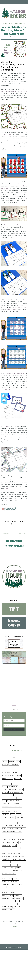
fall (3, 811)
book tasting (17, 778)
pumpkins (14, 862)
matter (14, 845)
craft (3, 800)
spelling (19, 884)
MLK (23, 848)
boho (11, 778)
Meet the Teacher (6, 848)
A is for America (14, 764)
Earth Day (5, 809)
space (13, 884)
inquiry (23, 828)
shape (10, 878)
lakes (9, 836)
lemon (4, 842)
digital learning (6, 803)
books (4, 781)
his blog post (6, 389)
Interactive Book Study (8, 834)
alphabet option (11, 309)
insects (19, 831)
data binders (10, 800)
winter (22, 23)
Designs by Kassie (17, 947)
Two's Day (22, 901)
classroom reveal (7, 795)
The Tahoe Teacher (17, 946)
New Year (9, 850)
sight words (5, 881)
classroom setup (19, 795)
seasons (15, 870)
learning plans (6, 839)
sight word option (20, 307)
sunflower (5, 892)
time (17, 901)
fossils (18, 814)
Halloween (21, 823)
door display (17, 806)
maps (8, 842)
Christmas (6, 23)
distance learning (7, 806)
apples (20, 769)
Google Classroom (7, 820)
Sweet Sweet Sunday (7, 895)
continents (13, 797)
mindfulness (16, 848)
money (4, 850)
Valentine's (5, 904)
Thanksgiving (19, 898)
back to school (6, 772)
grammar (17, 820)
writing (12, 909)
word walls (17, 906)
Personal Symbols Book (14, 853)
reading (17, 23)
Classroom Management (16, 792)
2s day (18, 761)
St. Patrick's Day (12, 887)
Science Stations (6, 870)
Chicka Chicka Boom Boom (9, 789)
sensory (4, 878)
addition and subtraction (9, 769)
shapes (15, 878)
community (5, 797)
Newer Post (6, 534)
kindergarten (20, 834)
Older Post (21, 534)
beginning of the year (8, 775)
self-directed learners (8, 873)
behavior (18, 775)
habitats (14, 823)
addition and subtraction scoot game (14, 91)
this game (8, 134)
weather (4, 906)
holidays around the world (16, 825)
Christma (20, 789)
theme (12, 901)
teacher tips (5, 898)
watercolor (22, 904)
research (13, 864)
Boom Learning (6, 783)
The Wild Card (6, 901)
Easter (11, 809)
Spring (4, 887)
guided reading (6, 823)
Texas (12, 898)
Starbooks (21, 887)
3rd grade (5, 764)
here (6, 488)
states (4, 890)
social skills (14, 881)
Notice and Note (18, 850)
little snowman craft (11, 225)
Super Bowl (13, 892)
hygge (4, 828)
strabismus (10, 890)
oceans (4, 853)
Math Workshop (6, 845)
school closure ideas (8, 867)
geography (12, 817)
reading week (5, 864)
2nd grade (12, 761)
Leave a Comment (14, 36)
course (20, 797)
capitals (4, 786)
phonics (21, 856)
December (18, 800)
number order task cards (15, 373)
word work (5, 909)
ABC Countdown (6, 767)
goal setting (20, 817)
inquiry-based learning (8, 831)
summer (17, 890)
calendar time (16, 783)
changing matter (13, 786)
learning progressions (18, 839)
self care (22, 870)
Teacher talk (18, 895)
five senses (5, 814)
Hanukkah (5, 825)
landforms (15, 836)
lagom (4, 836)
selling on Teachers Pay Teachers (11, 876)
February (15, 811)
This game (5, 426)
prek (9, 859)
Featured (8, 811)
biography (5, 778)
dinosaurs (16, 803)
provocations (6, 862)
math (12, 23)
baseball (15, 772)
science (18, 867)
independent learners (13, 828)
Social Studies (6, 884)
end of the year (19, 809)
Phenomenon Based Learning (10, 856)
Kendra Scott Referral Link (14, 750)
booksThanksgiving (13, 781)
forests (12, 814)
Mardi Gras (15, 842)
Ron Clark (21, 864)
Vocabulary (13, 904)
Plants (4, 859)
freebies (4, 817)
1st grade (4, 761)
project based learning (18, 859)
